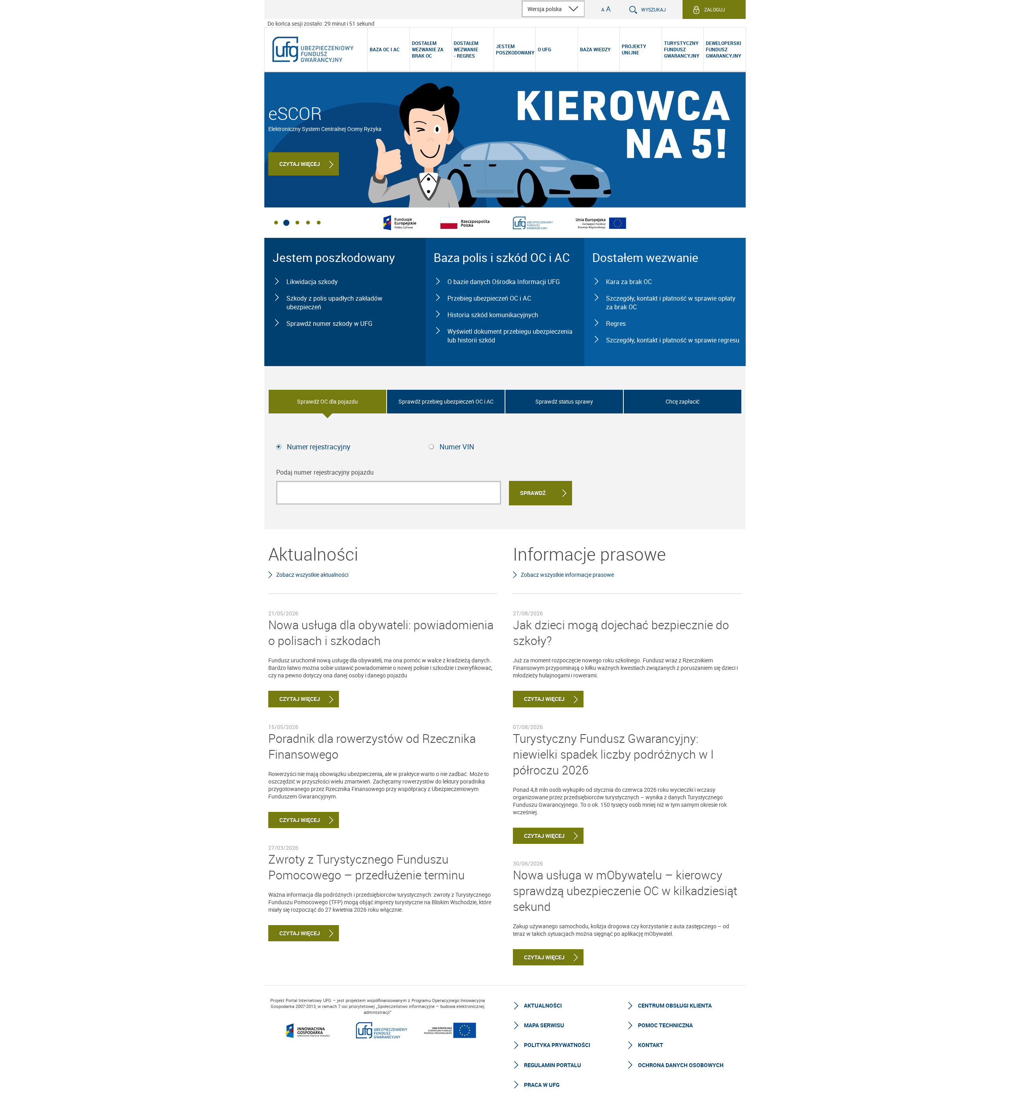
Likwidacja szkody (312, 281)
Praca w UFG (541, 1084)
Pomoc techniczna (665, 1025)
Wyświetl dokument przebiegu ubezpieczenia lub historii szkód (509, 335)
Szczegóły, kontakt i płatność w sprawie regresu (672, 340)
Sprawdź (533, 493)
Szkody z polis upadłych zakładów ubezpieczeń (334, 302)
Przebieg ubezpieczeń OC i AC (489, 298)
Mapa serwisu (544, 1025)
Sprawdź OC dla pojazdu (327, 401)
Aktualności (543, 1005)
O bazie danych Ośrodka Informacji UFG (503, 281)
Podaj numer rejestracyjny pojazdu (325, 472)
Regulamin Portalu (552, 1065)
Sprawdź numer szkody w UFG (329, 323)
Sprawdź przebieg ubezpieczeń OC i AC (446, 401)
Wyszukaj (653, 9)
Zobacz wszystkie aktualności (312, 574)
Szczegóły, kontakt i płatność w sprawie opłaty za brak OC (670, 302)
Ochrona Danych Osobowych (681, 1065)
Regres (616, 323)
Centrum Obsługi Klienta (675, 1005)
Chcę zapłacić (683, 401)
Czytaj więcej (299, 164)
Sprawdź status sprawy (564, 401)
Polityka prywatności (557, 1045)
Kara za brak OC (629, 281)
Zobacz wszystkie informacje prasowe (567, 574)
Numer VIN (457, 446)
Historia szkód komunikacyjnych (492, 314)
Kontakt (650, 1045)
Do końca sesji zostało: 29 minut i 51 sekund (320, 23)
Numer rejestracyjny (318, 446)
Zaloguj (714, 9)
